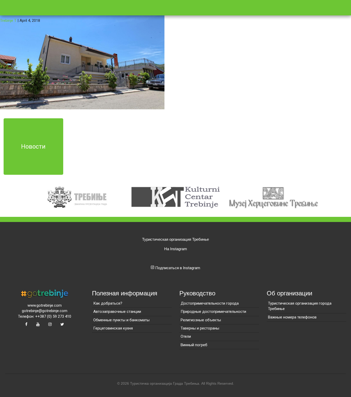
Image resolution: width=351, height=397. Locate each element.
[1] (82, 54)
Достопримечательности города (210, 303)
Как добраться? (107, 303)
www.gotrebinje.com (44, 305)
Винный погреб (194, 345)
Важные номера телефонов (292, 317)
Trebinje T (8, 20)
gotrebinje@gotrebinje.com (44, 310)
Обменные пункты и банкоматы (121, 320)
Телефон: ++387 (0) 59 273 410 (44, 316)
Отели (186, 336)
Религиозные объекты (201, 320)
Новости (33, 146)
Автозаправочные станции (117, 311)
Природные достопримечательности (213, 311)
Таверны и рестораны (200, 328)
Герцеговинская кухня (113, 328)
